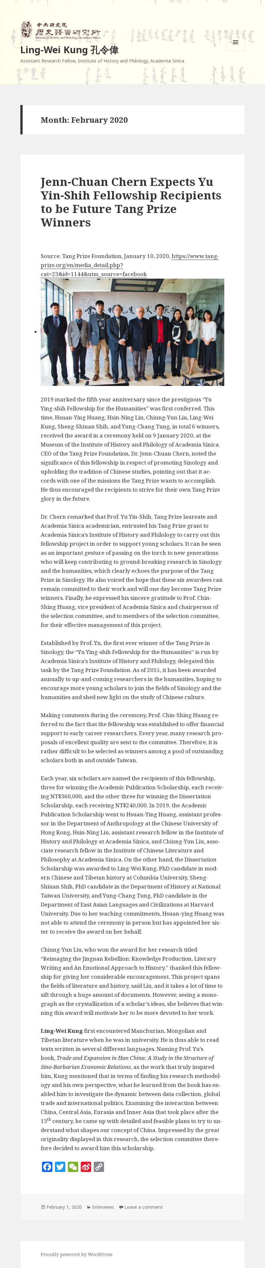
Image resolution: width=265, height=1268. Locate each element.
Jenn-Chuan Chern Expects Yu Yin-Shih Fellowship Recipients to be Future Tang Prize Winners (131, 202)
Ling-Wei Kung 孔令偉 (69, 49)
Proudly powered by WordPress (76, 1254)
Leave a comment (143, 1207)
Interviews (103, 1207)
